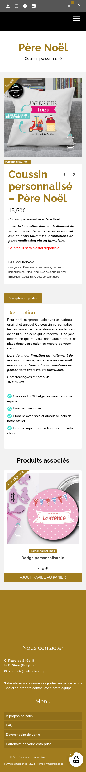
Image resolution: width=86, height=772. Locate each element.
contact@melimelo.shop (26, 671)
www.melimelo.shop (16, 763)
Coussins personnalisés (37, 267)
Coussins (27, 276)
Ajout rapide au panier (43, 577)
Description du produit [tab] (23, 298)
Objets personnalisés (46, 276)
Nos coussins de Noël (53, 271)
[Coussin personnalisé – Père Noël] (64, 174)
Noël (36, 271)
